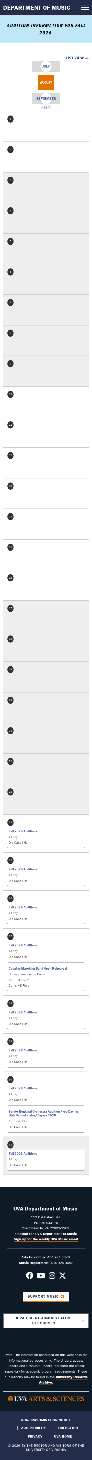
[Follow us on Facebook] (29, 1277)
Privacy (35, 1436)
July (46, 66)
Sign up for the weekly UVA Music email (46, 1239)
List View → (77, 57)
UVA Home (63, 1436)
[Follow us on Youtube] (41, 1277)
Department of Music (36, 7)
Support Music (43, 1296)
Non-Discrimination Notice (46, 1420)
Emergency (68, 1428)
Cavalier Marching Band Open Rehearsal (38, 968)
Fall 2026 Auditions (23, 831)
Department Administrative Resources (44, 1320)
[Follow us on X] (62, 1277)
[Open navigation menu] (85, 7)
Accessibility (33, 1428)
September (46, 98)
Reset (46, 108)
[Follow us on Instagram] (52, 1277)
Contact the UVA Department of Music (46, 1233)
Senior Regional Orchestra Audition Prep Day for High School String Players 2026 (43, 1113)
